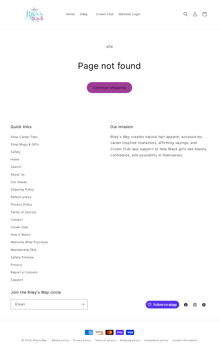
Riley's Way (40, 340)
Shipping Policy (22, 189)
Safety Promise (22, 257)
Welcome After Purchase (29, 242)
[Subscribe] (82, 304)
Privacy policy (82, 340)
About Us (18, 174)
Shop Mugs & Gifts (25, 144)
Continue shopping (109, 88)
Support (17, 279)
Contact (17, 219)
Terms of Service (23, 212)
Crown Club (19, 227)
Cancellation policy (156, 340)
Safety (16, 152)
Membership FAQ (23, 250)
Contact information (184, 340)
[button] (85, 14)
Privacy (16, 265)
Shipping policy (130, 340)
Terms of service (105, 340)
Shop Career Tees (24, 137)
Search (16, 167)
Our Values (19, 182)
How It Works (21, 234)
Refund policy (21, 197)
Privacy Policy (21, 204)
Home (15, 159)
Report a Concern (24, 272)
